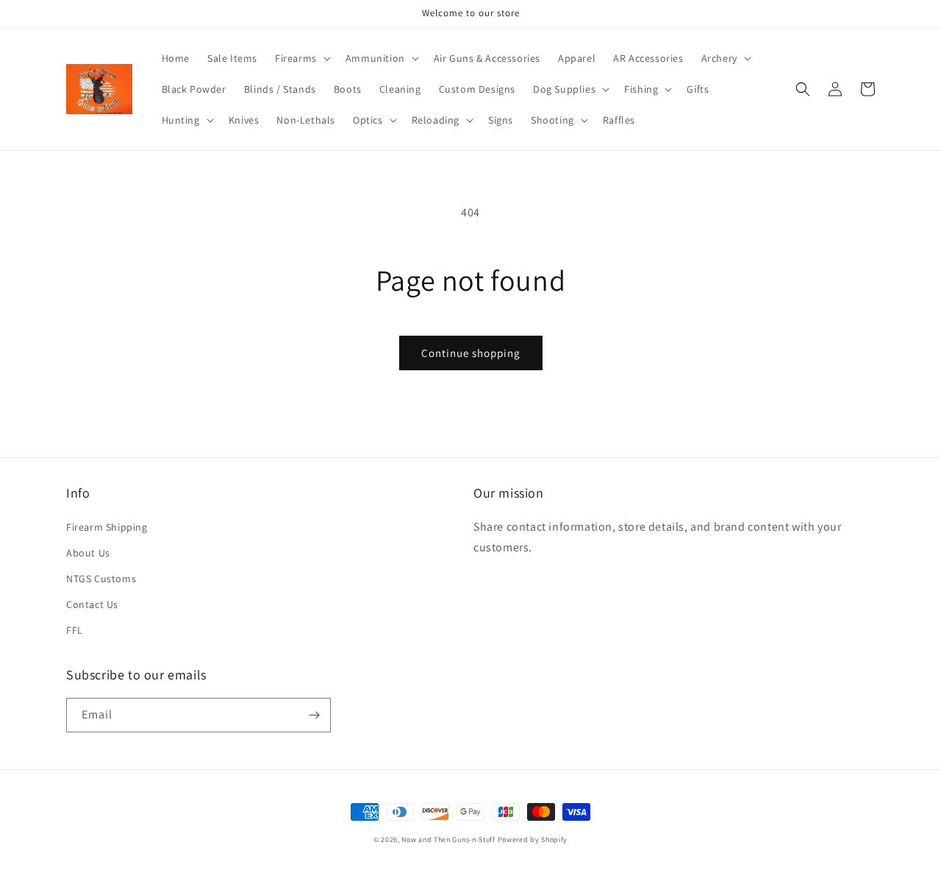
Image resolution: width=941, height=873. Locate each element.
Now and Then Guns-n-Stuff (448, 839)
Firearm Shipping (107, 527)
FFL (74, 630)
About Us (88, 552)
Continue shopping (470, 353)
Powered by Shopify (533, 839)
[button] (301, 58)
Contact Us (92, 604)
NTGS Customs (101, 578)
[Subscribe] (314, 715)
